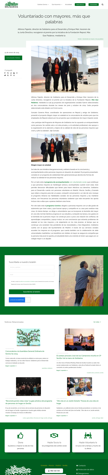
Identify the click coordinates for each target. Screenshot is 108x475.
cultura (24, 418)
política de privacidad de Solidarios (27, 281)
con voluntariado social (65, 182)
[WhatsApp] (17, 73)
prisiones (97, 372)
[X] (7, 73)
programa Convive (53, 206)
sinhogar (50, 418)
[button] (102, 4)
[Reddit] (10, 73)
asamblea (44, 368)
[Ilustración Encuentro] (28, 329)
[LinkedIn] (14, 73)
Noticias (17, 58)
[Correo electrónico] (14, 75)
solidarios (49, 368)
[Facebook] (4, 73)
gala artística (30, 418)
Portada (79, 39)
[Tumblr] (7, 75)
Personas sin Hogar (39, 418)
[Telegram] (4, 75)
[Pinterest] (10, 75)
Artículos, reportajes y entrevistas (13, 405)
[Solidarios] (12, 2)
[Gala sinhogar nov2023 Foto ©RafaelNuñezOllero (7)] (28, 378)
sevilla (101, 372)
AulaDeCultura (90, 372)
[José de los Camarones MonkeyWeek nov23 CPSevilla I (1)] (79, 329)
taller (102, 418)
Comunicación (10, 58)
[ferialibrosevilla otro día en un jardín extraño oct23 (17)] (79, 378)
